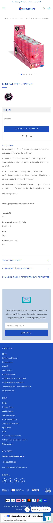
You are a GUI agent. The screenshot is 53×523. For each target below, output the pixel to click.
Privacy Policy (8, 407)
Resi (4, 431)
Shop (4, 354)
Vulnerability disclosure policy (14, 440)
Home (6, 18)
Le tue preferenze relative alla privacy (26, 516)
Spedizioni (6, 427)
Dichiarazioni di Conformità (13, 382)
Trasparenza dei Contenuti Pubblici (16, 386)
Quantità (7, 119)
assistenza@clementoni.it (13, 456)
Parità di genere (8, 374)
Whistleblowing (9, 415)
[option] (26, 46)
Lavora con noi (8, 390)
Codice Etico (7, 370)
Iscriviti (25, 333)
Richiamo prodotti (9, 419)
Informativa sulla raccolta (14, 520)
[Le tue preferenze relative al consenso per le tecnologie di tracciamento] (48, 518)
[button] (21, 74)
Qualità (5, 366)
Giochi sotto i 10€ (20, 18)
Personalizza (7, 362)
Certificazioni (7, 444)
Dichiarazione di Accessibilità (14, 378)
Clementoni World (9, 358)
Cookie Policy (7, 411)
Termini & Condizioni (10, 423)
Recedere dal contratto (11, 436)
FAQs (4, 403)
